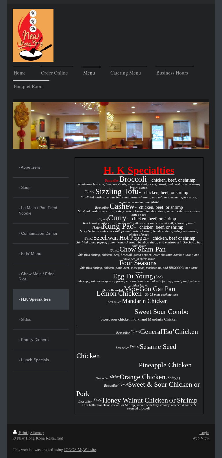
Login (204, 432)
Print (23, 432)
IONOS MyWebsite (80, 449)
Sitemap (37, 432)
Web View (200, 438)
